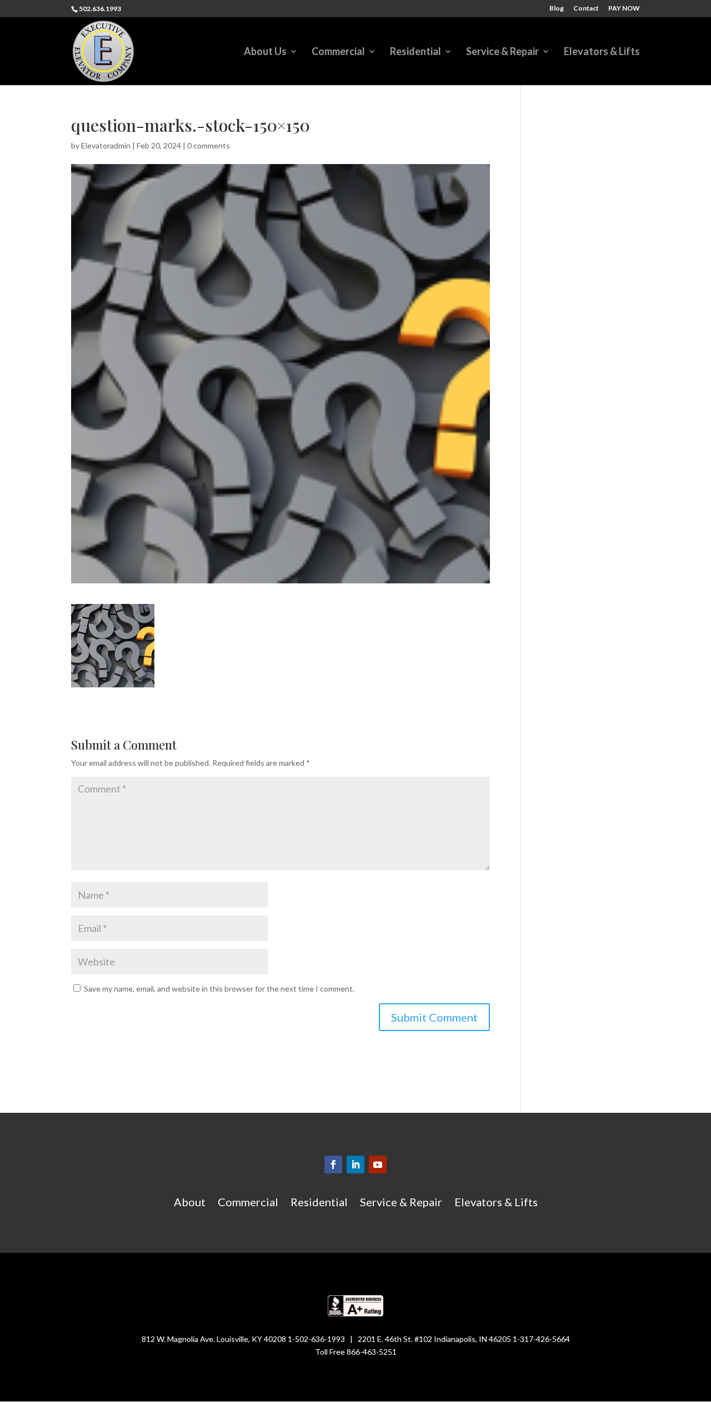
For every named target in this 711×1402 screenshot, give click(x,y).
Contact (586, 8)
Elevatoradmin (106, 145)
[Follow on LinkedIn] (355, 1164)
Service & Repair (502, 52)
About (190, 1203)
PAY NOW (624, 8)
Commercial (338, 52)
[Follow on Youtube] (378, 1164)
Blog (556, 8)
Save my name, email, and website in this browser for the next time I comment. (219, 988)
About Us (265, 52)
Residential (415, 52)
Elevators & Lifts (602, 52)
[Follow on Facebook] (333, 1164)
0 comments (208, 145)
